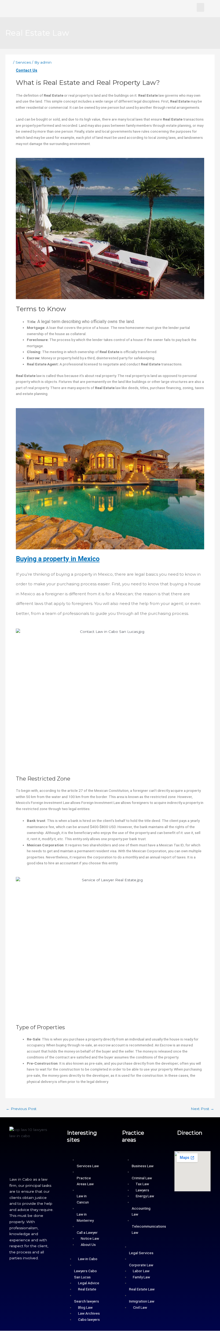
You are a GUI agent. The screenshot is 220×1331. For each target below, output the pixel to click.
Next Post (202, 1109)
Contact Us (26, 70)
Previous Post (21, 1109)
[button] (200, 7)
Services (23, 62)
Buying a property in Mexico (58, 559)
